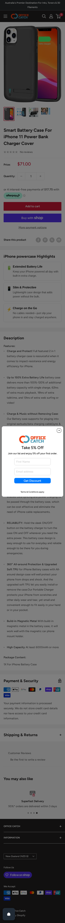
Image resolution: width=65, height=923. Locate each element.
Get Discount (32, 480)
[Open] (9, 914)
